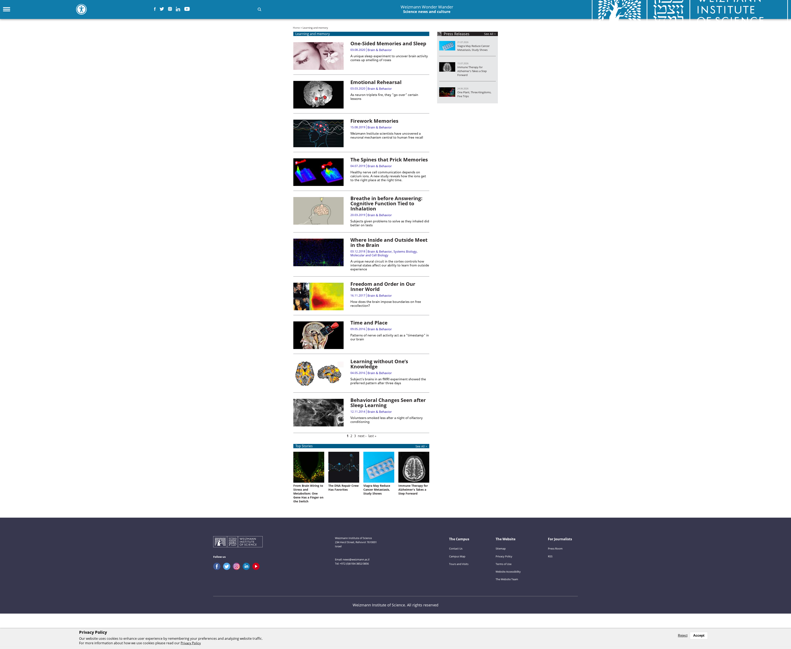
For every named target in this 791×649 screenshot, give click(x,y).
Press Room (555, 548)
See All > (421, 446)
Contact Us (455, 548)
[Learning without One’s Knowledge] (318, 374)
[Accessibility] (81, 9)
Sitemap (501, 548)
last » (372, 436)
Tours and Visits (458, 564)
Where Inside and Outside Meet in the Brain (388, 242)
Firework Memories (374, 120)
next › (362, 436)
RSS (550, 556)
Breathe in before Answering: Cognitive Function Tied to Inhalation (386, 203)
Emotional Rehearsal (375, 82)
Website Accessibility (508, 571)
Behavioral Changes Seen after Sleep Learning (388, 403)
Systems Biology (405, 251)
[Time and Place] (318, 335)
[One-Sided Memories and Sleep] (318, 56)
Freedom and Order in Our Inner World (382, 286)
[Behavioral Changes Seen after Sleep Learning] (318, 412)
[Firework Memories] (318, 133)
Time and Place (368, 322)
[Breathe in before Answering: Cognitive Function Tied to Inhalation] (318, 211)
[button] (259, 9)
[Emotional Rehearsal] (318, 95)
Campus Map (457, 556)
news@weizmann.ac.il (356, 559)
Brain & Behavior (379, 50)
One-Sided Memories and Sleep (388, 43)
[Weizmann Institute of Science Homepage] (238, 542)
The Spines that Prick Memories (389, 159)
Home (296, 27)
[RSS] (439, 34)
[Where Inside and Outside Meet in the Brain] (318, 252)
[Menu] (6, 9)
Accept (698, 635)
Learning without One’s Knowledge (379, 364)
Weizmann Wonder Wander (427, 9)
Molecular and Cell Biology (369, 255)
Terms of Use (503, 564)
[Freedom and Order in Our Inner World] (318, 296)
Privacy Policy (504, 556)
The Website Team (507, 579)
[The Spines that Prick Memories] (318, 172)
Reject (682, 635)
